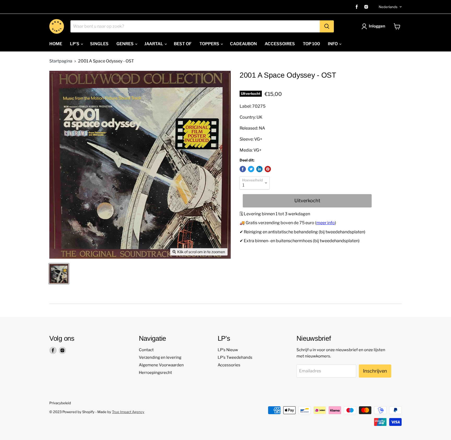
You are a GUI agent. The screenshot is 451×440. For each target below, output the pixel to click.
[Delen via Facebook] (243, 169)
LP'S (75, 43)
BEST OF (183, 43)
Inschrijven (375, 371)
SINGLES (99, 43)
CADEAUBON (243, 43)
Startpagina (60, 61)
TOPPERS (209, 43)
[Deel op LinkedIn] (259, 169)
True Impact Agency (128, 412)
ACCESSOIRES (280, 43)
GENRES (125, 43)
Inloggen (377, 26)
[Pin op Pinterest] (268, 169)
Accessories (229, 365)
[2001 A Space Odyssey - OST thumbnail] (59, 273)
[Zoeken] (327, 26)
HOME (55, 43)
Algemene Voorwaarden (161, 365)
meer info (325, 222)
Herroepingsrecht (155, 372)
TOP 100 (311, 43)
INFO (333, 43)
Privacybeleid (60, 403)
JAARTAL (154, 43)
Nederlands (388, 7)
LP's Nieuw (228, 350)
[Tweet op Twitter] (251, 169)
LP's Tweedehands (235, 357)
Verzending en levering (160, 357)
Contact (146, 350)
